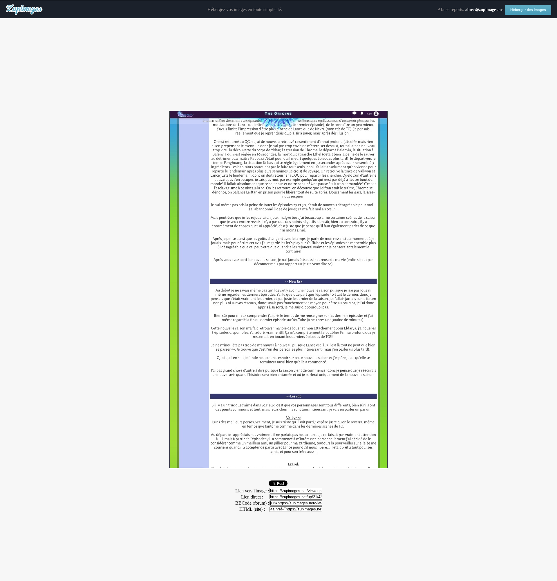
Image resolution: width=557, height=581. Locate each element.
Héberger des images (528, 10)
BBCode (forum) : (252, 503)
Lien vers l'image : (252, 490)
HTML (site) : (252, 509)
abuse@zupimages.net (484, 10)
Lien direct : (252, 496)
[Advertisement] (278, 64)
